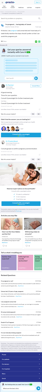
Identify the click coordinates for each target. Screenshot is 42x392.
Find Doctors (4, 6)
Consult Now (36, 86)
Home (2, 11)
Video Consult (13, 6)
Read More (21, 286)
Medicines (21, 7)
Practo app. (19, 211)
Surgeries (37, 7)
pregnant (14, 30)
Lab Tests (29, 7)
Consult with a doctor (10, 11)
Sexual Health (21, 11)
